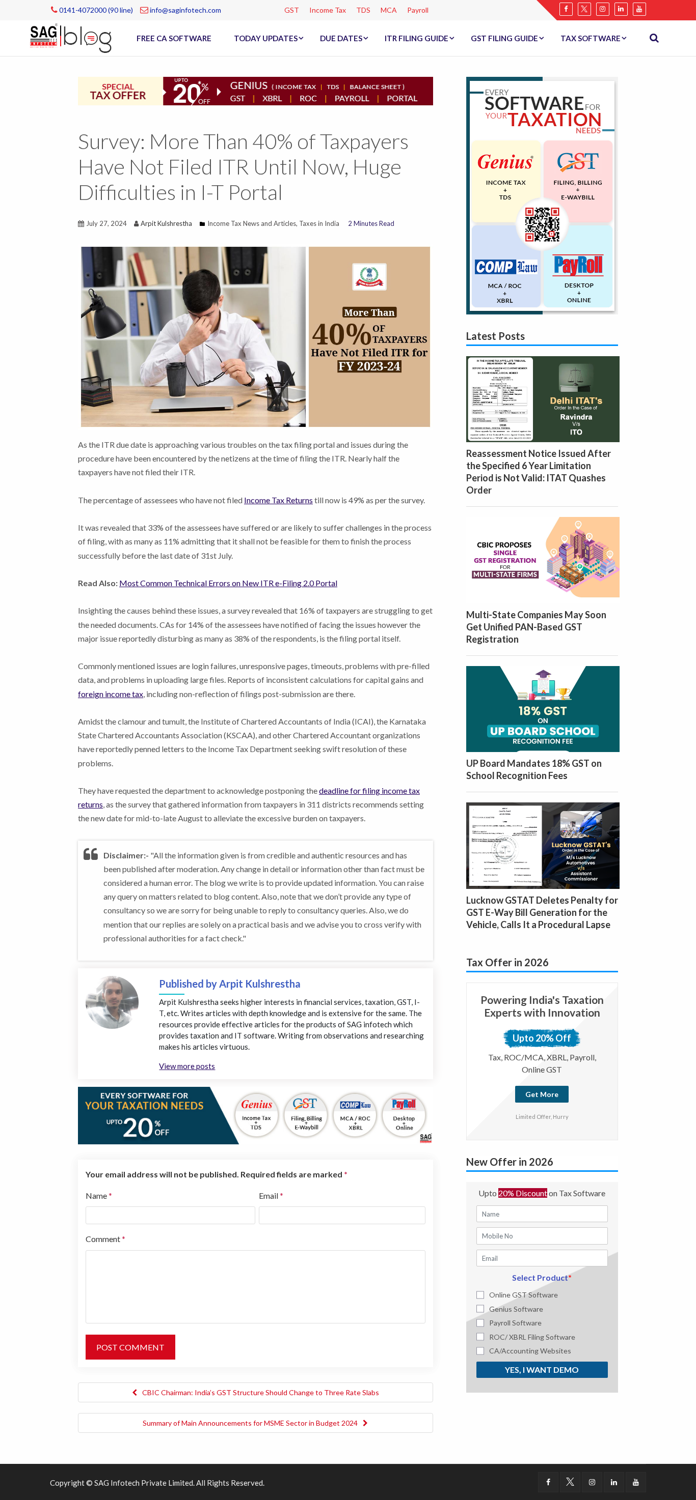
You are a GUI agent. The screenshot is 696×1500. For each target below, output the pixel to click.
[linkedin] (621, 9)
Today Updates (266, 38)
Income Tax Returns (278, 500)
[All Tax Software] (542, 194)
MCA (389, 10)
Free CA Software (174, 38)
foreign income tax (110, 694)
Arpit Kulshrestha (166, 223)
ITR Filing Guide (416, 38)
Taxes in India (319, 223)
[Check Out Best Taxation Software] (255, 1114)
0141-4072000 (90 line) (95, 10)
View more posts (187, 1066)
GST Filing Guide (504, 38)
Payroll (418, 10)
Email (271, 1195)
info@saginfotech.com (184, 10)
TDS (363, 10)
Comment (105, 1239)
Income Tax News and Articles (251, 223)
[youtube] (639, 9)
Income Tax (327, 10)
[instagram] (602, 9)
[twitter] (584, 9)
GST (291, 10)
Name (99, 1195)
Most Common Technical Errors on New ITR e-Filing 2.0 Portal (228, 583)
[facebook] (566, 9)
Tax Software (590, 38)
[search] (654, 38)
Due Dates (341, 38)
